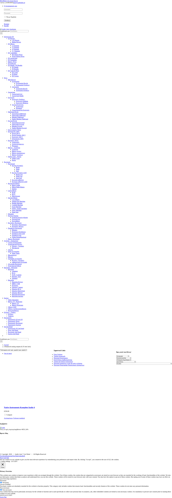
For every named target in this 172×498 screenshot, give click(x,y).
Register (6, 24)
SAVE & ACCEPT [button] (6, 495)
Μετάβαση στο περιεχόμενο (9, 1)
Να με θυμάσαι (11, 17)
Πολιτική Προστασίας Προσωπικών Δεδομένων (69, 365)
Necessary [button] (3, 480)
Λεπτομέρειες (8, 418)
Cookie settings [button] (5, 461)
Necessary (5, 482)
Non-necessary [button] (4, 488)
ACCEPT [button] (14, 461)
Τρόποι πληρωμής (59, 356)
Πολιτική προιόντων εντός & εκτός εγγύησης (68, 363)
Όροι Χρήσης (58, 354)
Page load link (4, 458)
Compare (9, 415)
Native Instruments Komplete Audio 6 (19, 407)
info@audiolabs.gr (19, 2)
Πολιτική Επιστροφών (61, 358)
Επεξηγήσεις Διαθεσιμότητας (63, 360)
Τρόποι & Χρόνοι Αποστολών (63, 361)
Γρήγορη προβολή (19, 418)
